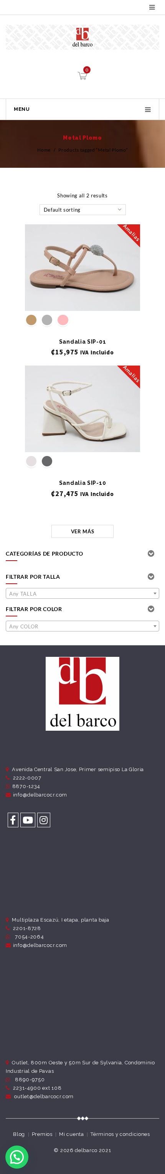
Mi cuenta (71, 1134)
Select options (83, 298)
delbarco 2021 (93, 1150)
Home (44, 150)
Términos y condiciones (120, 1134)
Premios (42, 1134)
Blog (19, 1134)
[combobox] (82, 593)
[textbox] (82, 593)
